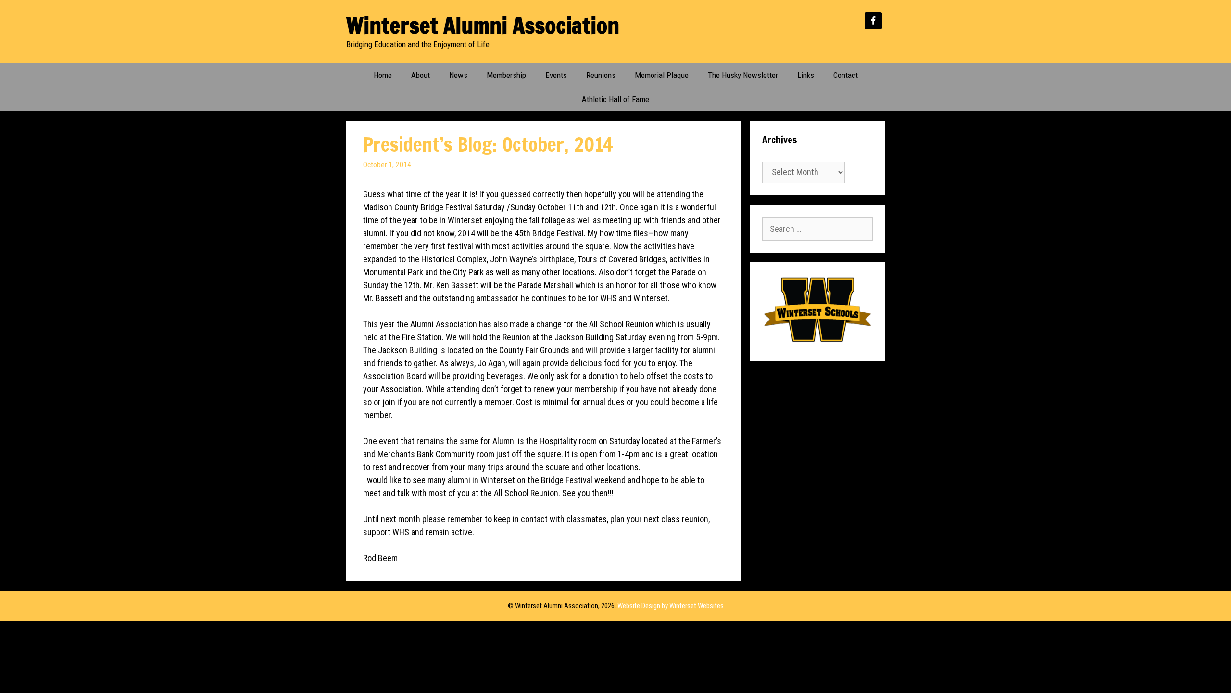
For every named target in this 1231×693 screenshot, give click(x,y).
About (420, 75)
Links (805, 75)
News (458, 75)
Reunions (601, 75)
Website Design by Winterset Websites (670, 606)
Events (556, 75)
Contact (845, 75)
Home (383, 75)
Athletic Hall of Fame (615, 99)
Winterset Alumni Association (482, 25)
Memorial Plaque (662, 75)
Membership (506, 75)
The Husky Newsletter (743, 75)
